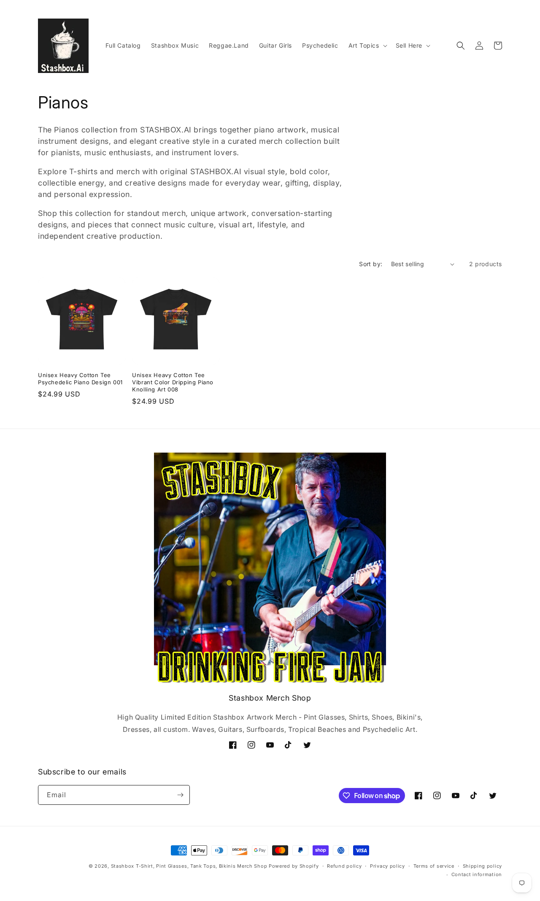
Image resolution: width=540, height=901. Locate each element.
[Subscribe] (180, 795)
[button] (367, 45)
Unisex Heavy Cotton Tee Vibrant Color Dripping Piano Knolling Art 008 (172, 382)
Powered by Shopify (294, 866)
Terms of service (433, 866)
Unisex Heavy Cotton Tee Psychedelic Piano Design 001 (80, 379)
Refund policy (344, 866)
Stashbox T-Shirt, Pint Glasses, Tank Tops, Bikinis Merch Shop (189, 866)
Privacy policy (387, 866)
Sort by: (370, 263)
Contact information (476, 874)
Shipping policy (482, 866)
